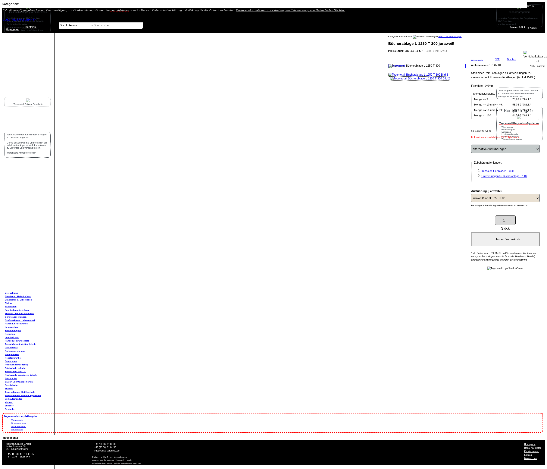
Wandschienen (18, 426)
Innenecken (17, 429)
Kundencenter (531, 451)
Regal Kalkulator (532, 448)
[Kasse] (538, 28)
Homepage (529, 444)
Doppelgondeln (18, 423)
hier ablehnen (119, 10)
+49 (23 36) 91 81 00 (105, 444)
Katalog (528, 455)
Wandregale (17, 420)
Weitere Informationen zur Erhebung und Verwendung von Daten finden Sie (290, 10)
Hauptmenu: (10, 437)
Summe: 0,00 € (517, 27)
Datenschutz (530, 458)
